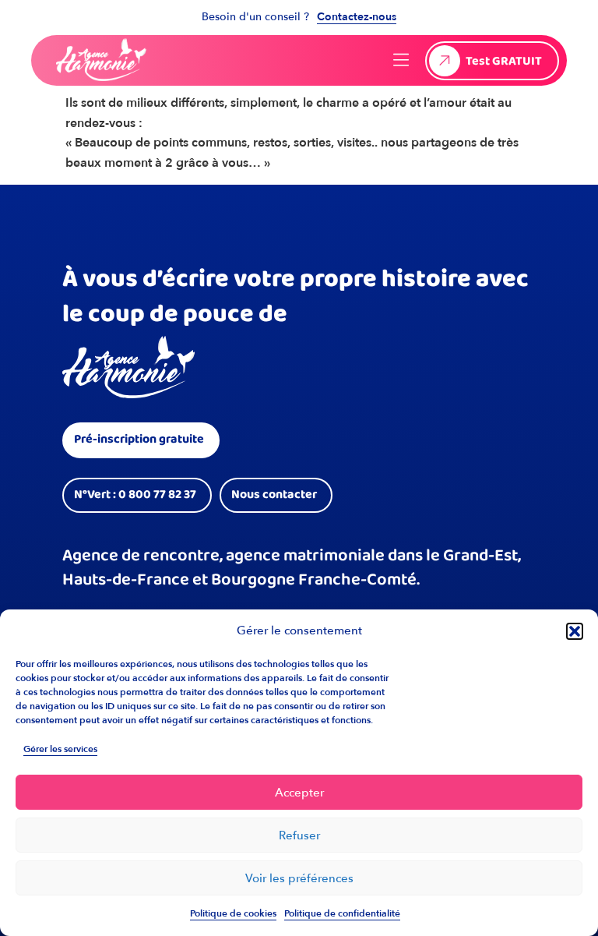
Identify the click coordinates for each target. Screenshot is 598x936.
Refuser (299, 835)
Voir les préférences (299, 878)
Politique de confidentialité (342, 913)
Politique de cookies (233, 913)
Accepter (299, 792)
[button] (574, 631)
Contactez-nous (356, 16)
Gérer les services (60, 749)
